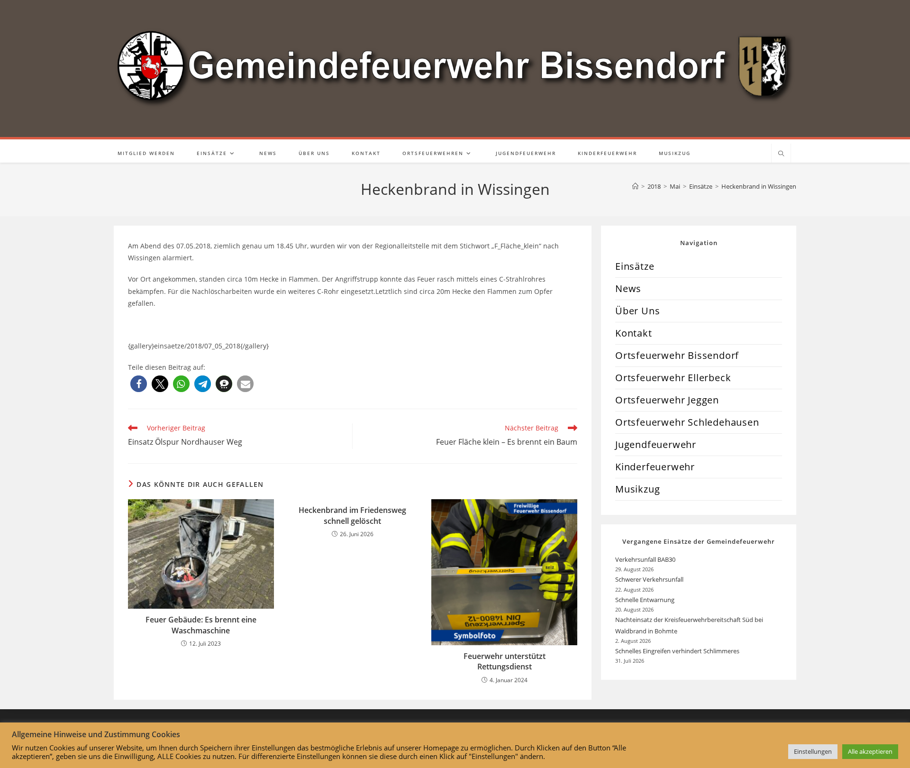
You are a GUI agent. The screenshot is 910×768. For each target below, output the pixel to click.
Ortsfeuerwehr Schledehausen (687, 422)
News (628, 288)
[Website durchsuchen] (781, 154)
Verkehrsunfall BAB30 (645, 559)
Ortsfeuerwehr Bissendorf (677, 355)
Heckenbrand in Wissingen (758, 186)
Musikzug (637, 489)
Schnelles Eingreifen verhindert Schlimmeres (677, 651)
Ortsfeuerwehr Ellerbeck (673, 377)
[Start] (635, 186)
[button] (138, 383)
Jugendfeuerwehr (655, 444)
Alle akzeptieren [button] (870, 751)
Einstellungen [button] (813, 751)
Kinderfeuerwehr (655, 466)
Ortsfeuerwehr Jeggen (667, 399)
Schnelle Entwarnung (645, 599)
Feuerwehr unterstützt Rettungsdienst (505, 661)
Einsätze (634, 266)
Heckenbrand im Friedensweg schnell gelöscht (352, 515)
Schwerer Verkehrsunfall (650, 579)
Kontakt (633, 333)
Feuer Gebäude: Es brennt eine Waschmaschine (201, 624)
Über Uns (637, 310)
